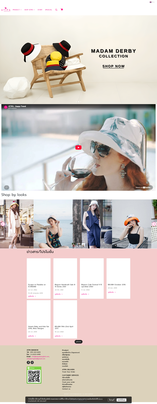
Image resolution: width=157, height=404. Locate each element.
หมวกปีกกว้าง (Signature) (71, 352)
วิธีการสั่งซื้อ (66, 377)
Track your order (68, 382)
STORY (40, 10)
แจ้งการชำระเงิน (67, 380)
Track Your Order (68, 372)
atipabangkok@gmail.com (36, 359)
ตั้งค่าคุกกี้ (111, 400)
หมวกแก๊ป (65, 361)
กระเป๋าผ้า (65, 366)
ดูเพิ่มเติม (31, 296)
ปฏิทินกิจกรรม (66, 386)
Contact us (66, 389)
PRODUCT (16, 10)
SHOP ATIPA (29, 10)
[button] (56, 10)
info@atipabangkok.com (40, 356)
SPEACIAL (48, 10)
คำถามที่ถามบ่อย (67, 384)
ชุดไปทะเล (65, 357)
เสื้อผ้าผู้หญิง (66, 355)
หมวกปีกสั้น (65, 359)
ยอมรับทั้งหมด (121, 400)
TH (152, 2)
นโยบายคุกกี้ (43, 401)
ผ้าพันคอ (64, 364)
